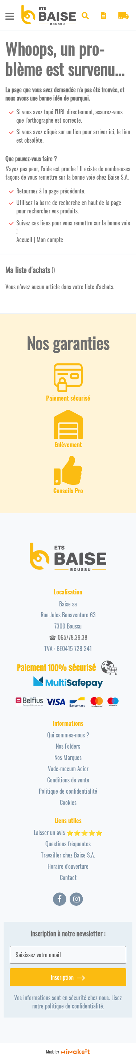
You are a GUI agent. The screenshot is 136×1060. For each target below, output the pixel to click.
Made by (52, 1051)
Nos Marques (68, 757)
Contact (68, 877)
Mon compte (50, 239)
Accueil (24, 239)
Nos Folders (68, 746)
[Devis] (103, 16)
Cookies (68, 802)
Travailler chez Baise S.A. (68, 855)
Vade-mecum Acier (68, 768)
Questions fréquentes (68, 843)
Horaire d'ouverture (68, 866)
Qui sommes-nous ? (68, 734)
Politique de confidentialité (68, 791)
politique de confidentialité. (74, 1006)
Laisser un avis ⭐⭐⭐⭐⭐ (68, 832)
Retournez (27, 191)
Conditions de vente (68, 779)
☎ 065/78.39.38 (68, 637)
